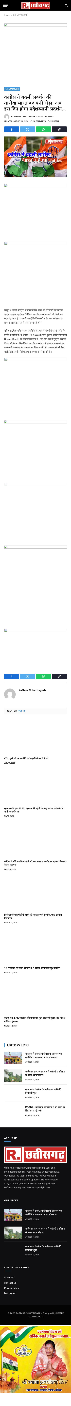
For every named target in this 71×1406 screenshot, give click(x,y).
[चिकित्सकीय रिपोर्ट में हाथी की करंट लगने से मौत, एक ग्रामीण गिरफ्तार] (35, 892)
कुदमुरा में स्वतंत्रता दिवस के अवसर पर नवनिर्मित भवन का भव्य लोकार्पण (43, 1055)
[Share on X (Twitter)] (27, 129)
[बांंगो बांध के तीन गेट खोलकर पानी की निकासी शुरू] (13, 1093)
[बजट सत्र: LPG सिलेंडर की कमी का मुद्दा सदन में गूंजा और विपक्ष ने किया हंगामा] (35, 996)
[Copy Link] (59, 129)
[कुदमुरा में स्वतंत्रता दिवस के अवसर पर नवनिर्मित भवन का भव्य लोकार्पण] (13, 1058)
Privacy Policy (11, 1288)
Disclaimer (9, 1293)
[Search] (66, 5)
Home (7, 15)
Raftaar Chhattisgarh (24, 117)
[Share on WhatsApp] (43, 129)
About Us (9, 1277)
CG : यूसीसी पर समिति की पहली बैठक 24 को (26, 758)
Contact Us (10, 1283)
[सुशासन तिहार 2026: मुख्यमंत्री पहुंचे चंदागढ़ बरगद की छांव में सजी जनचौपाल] (35, 786)
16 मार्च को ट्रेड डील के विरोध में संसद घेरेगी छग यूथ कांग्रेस (32, 968)
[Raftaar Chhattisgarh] (35, 5)
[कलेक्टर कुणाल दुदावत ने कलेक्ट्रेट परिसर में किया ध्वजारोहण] (13, 1075)
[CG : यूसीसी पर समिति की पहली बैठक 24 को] (35, 736)
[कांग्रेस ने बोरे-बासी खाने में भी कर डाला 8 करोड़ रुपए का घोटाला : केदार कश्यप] (35, 839)
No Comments (39, 121)
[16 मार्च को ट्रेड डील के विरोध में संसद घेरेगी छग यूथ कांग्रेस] (35, 946)
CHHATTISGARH (20, 15)
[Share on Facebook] (11, 129)
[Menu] (5, 5)
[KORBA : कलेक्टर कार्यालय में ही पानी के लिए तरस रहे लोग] (13, 1111)
